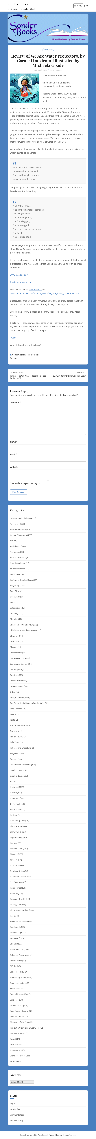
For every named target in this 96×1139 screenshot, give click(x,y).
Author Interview (18, 557)
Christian (14, 636)
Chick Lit (14, 619)
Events (13, 714)
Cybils (12, 692)
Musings (14, 854)
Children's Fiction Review (21, 624)
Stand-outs (15, 988)
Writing (13, 1061)
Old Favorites (16, 882)
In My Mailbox (16, 804)
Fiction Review (16, 736)
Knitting (13, 815)
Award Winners (17, 568)
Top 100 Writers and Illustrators (24, 1028)
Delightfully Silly (17, 697)
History (13, 792)
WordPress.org (16, 1120)
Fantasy (13, 731)
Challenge (14, 613)
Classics (13, 647)
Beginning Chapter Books (21, 580)
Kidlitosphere (16, 809)
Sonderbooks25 (17, 972)
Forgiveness (15, 753)
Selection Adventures (19, 955)
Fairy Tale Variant (18, 725)
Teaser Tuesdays (17, 1005)
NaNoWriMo (15, 865)
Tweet (13, 337)
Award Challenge (17, 563)
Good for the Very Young (21, 764)
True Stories (15, 1044)
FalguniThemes (69, 1135)
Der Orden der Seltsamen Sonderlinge (27, 703)
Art (11, 540)
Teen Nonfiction (17, 1016)
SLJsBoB (14, 966)
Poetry (13, 916)
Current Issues (16, 686)
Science (13, 944)
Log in (12, 1103)
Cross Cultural (16, 680)
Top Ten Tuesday (17, 1033)
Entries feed (15, 1109)
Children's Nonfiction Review (23, 630)
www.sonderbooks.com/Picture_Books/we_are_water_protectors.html (44, 293)
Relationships (16, 932)
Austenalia (15, 552)
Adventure (15, 524)
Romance (14, 938)
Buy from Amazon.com (21, 282)
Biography (14, 585)
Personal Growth (17, 899)
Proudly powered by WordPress (33, 1135)
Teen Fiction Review (19, 1011)
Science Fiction (16, 949)
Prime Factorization (19, 921)
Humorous (14, 798)
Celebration (15, 608)
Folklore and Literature (20, 748)
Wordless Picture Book (20, 1055)
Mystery (13, 860)
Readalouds (15, 927)
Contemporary (19, 355)
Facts (12, 720)
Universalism (16, 1050)
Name (13, 441)
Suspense (14, 1000)
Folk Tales (14, 742)
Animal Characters (18, 535)
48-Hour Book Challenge (21, 518)
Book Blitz (14, 591)
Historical (14, 787)
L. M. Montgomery (18, 820)
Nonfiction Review (18, 876)
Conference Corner (18, 658)
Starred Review (17, 994)
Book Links (15, 596)
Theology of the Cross (20, 1022)
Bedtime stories (17, 574)
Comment (15, 402)
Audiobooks (15, 546)
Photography (16, 904)
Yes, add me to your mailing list (25, 483)
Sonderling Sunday (18, 977)
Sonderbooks (18, 4)
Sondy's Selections (18, 983)
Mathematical (16, 848)
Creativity (14, 675)
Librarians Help (17, 826)
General (13, 759)
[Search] (87, 6)
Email (13, 454)
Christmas (14, 641)
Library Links (16, 832)
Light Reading (16, 837)
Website (14, 467)
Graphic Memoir (17, 770)
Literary (13, 843)
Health (13, 781)
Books (12, 602)
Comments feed (17, 1115)
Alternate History (18, 529)
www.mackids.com (19, 275)
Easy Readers (16, 708)
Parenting (14, 893)
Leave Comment (56, 70)
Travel (13, 1039)
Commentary (16, 652)
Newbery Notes (17, 871)
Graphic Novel (16, 776)
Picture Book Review (19, 910)
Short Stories (16, 960)
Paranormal (15, 888)
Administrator (41, 70)
